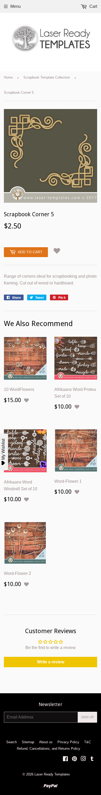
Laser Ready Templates (52, 774)
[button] (57, 251)
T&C (87, 742)
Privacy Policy (68, 742)
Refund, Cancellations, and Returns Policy (48, 749)
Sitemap (28, 742)
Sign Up (87, 717)
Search (11, 742)
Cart (92, 6)
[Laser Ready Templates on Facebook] (65, 759)
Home (8, 77)
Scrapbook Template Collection (46, 77)
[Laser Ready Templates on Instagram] (83, 759)
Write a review (50, 662)
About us (46, 742)
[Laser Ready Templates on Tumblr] (92, 759)
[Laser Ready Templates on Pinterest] (74, 759)
